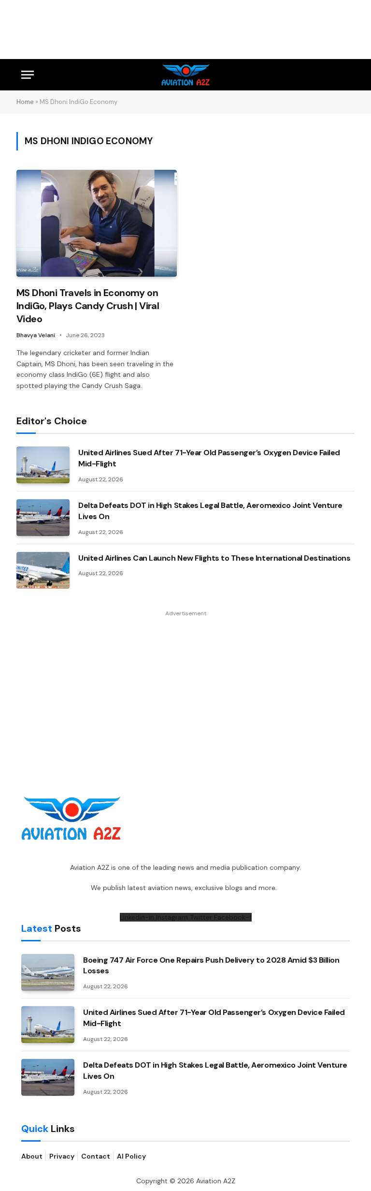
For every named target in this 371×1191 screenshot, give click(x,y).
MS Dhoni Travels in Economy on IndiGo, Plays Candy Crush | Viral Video (87, 305)
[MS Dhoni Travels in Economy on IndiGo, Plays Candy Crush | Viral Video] (96, 223)
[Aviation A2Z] (185, 74)
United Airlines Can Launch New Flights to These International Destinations (214, 558)
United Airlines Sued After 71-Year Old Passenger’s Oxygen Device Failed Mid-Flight (209, 458)
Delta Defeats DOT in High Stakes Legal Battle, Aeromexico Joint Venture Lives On (210, 510)
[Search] (345, 75)
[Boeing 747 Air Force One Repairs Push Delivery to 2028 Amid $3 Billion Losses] (47, 972)
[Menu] (27, 75)
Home (25, 102)
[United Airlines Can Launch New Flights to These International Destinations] (43, 570)
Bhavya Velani (35, 335)
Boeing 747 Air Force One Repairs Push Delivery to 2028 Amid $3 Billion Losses (211, 965)
